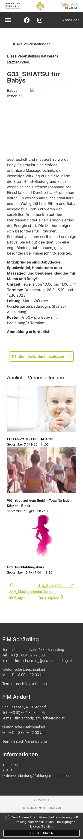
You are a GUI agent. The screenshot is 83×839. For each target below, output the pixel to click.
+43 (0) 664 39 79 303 (27, 655)
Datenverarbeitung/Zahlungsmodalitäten (35, 775)
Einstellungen (41, 833)
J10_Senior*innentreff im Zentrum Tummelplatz (56, 591)
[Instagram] (39, 20)
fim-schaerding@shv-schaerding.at (43, 660)
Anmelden (71, 20)
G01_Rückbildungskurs (25, 567)
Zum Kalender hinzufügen (41, 356)
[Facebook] (27, 20)
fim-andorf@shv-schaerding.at (40, 718)
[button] (8, 20)
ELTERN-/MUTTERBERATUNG (30, 439)
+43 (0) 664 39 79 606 (27, 712)
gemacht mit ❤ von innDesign (41, 807)
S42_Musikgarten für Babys (23, 594)
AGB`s (7, 770)
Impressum (11, 764)
